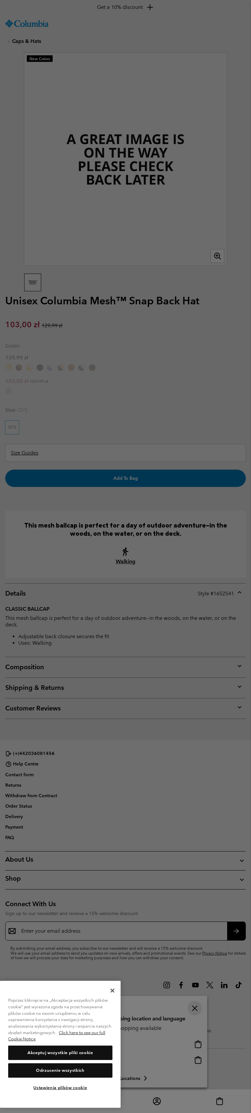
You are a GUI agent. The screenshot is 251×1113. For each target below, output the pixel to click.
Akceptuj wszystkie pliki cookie (60, 1052)
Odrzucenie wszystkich (60, 1070)
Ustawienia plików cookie (60, 1087)
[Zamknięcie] (112, 990)
